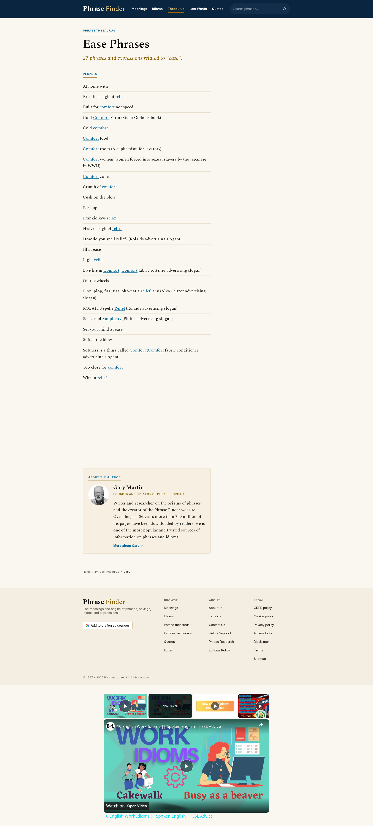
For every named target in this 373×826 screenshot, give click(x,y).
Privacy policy (264, 625)
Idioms (157, 9)
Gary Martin (128, 487)
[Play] (215, 706)
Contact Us (217, 625)
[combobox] (256, 9)
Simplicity (111, 319)
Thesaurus (176, 9)
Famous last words (178, 633)
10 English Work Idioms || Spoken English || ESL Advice (169, 726)
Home (87, 571)
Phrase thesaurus (107, 571)
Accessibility (263, 633)
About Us (215, 608)
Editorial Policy (219, 650)
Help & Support (220, 633)
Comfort (101, 118)
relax (111, 218)
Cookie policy (264, 616)
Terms (258, 650)
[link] (110, 726)
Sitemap (260, 658)
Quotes (217, 9)
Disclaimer (261, 641)
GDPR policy (263, 608)
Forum (168, 650)
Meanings (139, 9)
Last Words (198, 9)
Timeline (215, 616)
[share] (261, 724)
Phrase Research (221, 641)
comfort (107, 107)
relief (120, 97)
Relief (119, 308)
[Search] (284, 9)
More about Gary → (128, 545)
